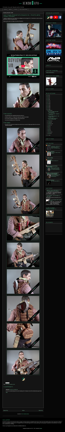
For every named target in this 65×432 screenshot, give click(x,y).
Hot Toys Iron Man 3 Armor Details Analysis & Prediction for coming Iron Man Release (55, 168)
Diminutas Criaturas (50, 180)
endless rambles (50, 157)
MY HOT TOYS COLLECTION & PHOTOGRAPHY (52, 166)
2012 (48, 109)
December (49, 110)
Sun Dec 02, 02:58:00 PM (13, 389)
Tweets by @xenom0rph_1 (50, 72)
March (49, 130)
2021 (48, 96)
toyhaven (49, 145)
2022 (48, 95)
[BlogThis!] (6, 382)
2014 (48, 106)
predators (11, 384)
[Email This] (5, 382)
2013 (48, 107)
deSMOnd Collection (50, 151)
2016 (48, 103)
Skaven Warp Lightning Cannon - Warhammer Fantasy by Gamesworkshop (55, 175)
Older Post (41, 410)
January (49, 133)
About (10, 9)
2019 (48, 99)
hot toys (8, 384)
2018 (48, 100)
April (49, 129)
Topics (15, 9)
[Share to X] (7, 382)
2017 (48, 102)
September (50, 123)
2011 (48, 135)
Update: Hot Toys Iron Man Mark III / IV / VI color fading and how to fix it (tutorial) (54, 191)
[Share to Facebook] (8, 382)
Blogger (41, 428)
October (49, 122)
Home (5, 9)
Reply (7, 392)
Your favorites (23, 9)
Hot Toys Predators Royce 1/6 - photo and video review (53, 119)
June (49, 126)
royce (14, 384)
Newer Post (5, 410)
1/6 (5, 384)
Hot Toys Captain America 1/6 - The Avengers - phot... (53, 116)
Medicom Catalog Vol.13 (54, 160)
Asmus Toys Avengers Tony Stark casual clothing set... (53, 112)
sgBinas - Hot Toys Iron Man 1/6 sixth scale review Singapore (52, 173)
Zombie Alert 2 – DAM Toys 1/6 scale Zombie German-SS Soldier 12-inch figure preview (55, 147)
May (49, 127)
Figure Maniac (49, 159)
